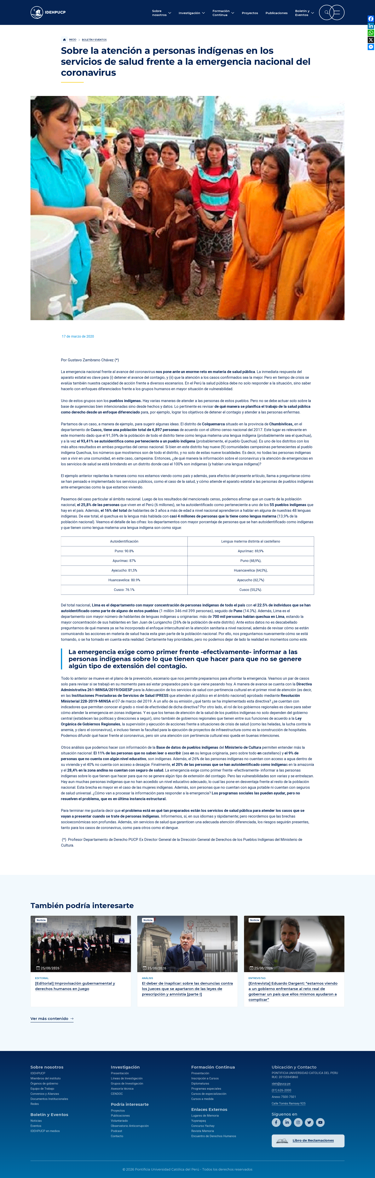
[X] (370, 39)
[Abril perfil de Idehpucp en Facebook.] (276, 1122)
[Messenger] (370, 46)
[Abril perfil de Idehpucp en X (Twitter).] (309, 1122)
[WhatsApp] (370, 32)
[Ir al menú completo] (337, 12)
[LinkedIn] (370, 25)
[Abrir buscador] (326, 12)
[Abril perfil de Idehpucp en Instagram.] (298, 1122)
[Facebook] (370, 18)
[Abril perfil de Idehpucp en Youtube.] (320, 1122)
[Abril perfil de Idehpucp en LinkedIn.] (287, 1122)
